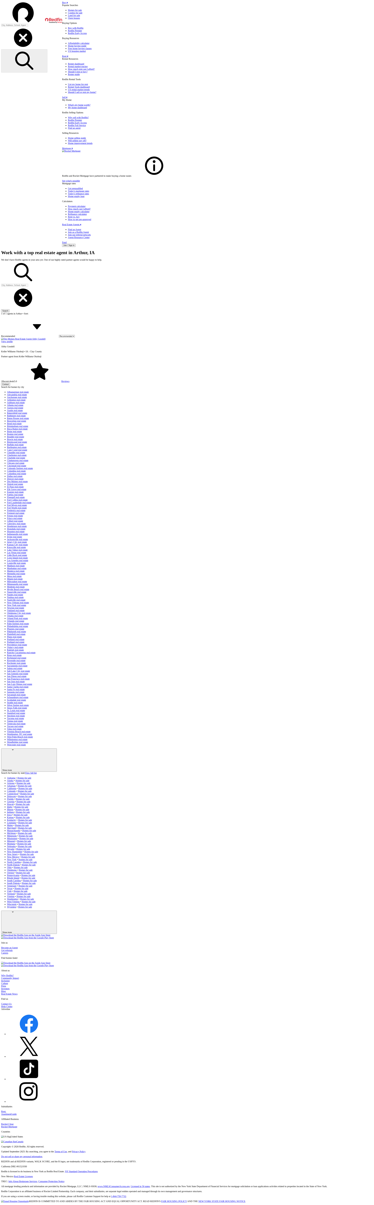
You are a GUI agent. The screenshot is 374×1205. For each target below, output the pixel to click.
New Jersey (12, 854)
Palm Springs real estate (18, 623)
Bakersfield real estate (17, 413)
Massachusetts (13, 830)
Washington (12, 899)
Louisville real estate (16, 563)
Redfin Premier (75, 30)
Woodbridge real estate (17, 742)
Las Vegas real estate (16, 552)
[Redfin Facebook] (29, 1034)
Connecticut (12, 793)
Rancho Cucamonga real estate (21, 652)
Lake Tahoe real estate (17, 550)
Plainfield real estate (16, 634)
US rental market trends (79, 89)
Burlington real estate (17, 447)
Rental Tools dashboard (79, 87)
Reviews (65, 381)
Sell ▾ (64, 97)
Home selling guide (77, 138)
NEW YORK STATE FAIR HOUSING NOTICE (221, 1201)
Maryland (11, 828)
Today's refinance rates (78, 193)
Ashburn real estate (16, 402)
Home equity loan (76, 196)
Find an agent (74, 128)
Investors (5, 988)
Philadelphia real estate (17, 626)
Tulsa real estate (14, 729)
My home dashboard (77, 107)
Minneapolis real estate (17, 584)
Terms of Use (60, 1151)
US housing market (77, 51)
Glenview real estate (16, 523)
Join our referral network (79, 235)
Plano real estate (14, 637)
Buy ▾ (65, 2)
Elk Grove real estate (16, 489)
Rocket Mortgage (9, 1126)
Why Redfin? (7, 975)
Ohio (9, 867)
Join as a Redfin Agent (78, 232)
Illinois (10, 809)
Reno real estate (14, 655)
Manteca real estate (16, 571)
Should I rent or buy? (78, 71)
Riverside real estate (16, 660)
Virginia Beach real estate (19, 731)
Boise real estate (14, 431)
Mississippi (12, 838)
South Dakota (13, 883)
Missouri (11, 841)
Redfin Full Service (77, 125)
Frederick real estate (16, 510)
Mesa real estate (14, 576)
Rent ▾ (65, 56)
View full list (31, 773)
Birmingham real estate (17, 426)
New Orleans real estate (18, 602)
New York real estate (16, 605)
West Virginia (13, 901)
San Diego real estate (16, 676)
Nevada (10, 849)
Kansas (10, 817)
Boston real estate (15, 434)
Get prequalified (75, 188)
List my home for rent (78, 84)
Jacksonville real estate (17, 539)
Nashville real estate (16, 600)
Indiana (10, 812)
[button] (31, 12)
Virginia (10, 896)
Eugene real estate (15, 492)
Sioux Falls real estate (17, 708)
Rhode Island (13, 878)
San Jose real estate (16, 681)
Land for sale (74, 15)
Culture (4, 983)
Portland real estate (15, 639)
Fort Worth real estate (17, 508)
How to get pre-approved (79, 219)
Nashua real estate (15, 597)
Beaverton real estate (16, 421)
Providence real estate (17, 644)
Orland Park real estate (17, 618)
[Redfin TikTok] (29, 1079)
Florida (10, 799)
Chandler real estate (16, 452)
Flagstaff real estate (16, 497)
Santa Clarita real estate (17, 687)
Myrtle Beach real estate (18, 589)
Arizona (10, 783)
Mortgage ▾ (67, 148)
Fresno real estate (15, 515)
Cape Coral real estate (17, 450)
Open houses (74, 18)
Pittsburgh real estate (16, 631)
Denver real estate (15, 479)
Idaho (9, 807)
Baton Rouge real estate (18, 418)
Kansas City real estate (17, 544)
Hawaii (10, 804)
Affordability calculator (78, 43)
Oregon (10, 872)
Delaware (11, 796)
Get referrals (7, 950)
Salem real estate (14, 668)
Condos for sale (75, 13)
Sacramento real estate (17, 666)
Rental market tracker (78, 66)
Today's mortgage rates (78, 191)
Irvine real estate (14, 537)
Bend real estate (14, 423)
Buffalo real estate (15, 444)
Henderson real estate (17, 526)
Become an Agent (9, 947)
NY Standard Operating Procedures (81, 1171)
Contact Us (6, 1004)
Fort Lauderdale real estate (19, 502)
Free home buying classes (80, 48)
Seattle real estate (15, 702)
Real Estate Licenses (23, 1176)
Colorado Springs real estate (20, 468)
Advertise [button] (5, 1009)
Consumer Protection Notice (51, 1181)
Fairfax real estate (15, 494)
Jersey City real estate (17, 542)
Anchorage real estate (17, 397)
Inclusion (5, 981)
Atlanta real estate (15, 405)
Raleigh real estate (15, 650)
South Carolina (14, 880)
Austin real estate (15, 410)
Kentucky (11, 820)
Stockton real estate (16, 716)
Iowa (9, 815)
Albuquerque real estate (18, 392)
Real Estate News (9, 994)
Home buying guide (77, 46)
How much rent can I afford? (81, 69)
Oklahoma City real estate (19, 613)
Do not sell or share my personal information (21, 1156)
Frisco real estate (14, 518)
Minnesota (12, 836)
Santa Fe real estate (16, 689)
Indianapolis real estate (17, 534)
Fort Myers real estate (17, 505)
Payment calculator (76, 206)
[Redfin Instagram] (29, 1101)
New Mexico (13, 857)
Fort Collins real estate (17, 500)
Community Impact (10, 978)
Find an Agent (74, 229)
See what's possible (71, 181)
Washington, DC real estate (19, 734)
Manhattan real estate (16, 568)
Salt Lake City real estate (18, 671)
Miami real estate (15, 579)
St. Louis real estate (16, 710)
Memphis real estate (16, 573)
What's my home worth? (79, 105)
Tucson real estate (15, 726)
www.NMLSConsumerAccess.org (114, 1186)
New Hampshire (14, 851)
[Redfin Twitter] (29, 1056)
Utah (9, 891)
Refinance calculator (77, 214)
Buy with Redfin (75, 28)
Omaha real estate (15, 615)
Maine (10, 825)
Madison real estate (16, 565)
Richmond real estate (16, 658)
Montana (11, 843)
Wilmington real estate (17, 739)
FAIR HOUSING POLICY (174, 1201)
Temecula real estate (16, 723)
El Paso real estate (15, 487)
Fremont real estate (15, 513)
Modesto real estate (16, 587)
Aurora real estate (15, 408)
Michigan (11, 833)
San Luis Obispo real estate (19, 684)
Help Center (6, 1006)
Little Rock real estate (17, 555)
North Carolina (14, 862)
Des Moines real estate (17, 481)
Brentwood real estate (17, 442)
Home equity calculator (78, 211)
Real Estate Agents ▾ (71, 224)
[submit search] (24, 61)
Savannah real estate (16, 694)
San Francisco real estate (18, 679)
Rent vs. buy (74, 217)
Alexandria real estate (17, 394)
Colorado (11, 791)
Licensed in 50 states (140, 1186)
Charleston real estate (17, 455)
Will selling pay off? (77, 140)
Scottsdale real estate (16, 700)
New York (12, 859)
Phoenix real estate (15, 629)
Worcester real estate (16, 744)
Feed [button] (64, 242)
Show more (7, 770)
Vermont (11, 893)
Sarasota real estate (15, 692)
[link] (154, 176)
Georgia (10, 801)
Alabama (11, 778)
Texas (9, 888)
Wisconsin (12, 904)
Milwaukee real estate (17, 581)
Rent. (3, 1111)
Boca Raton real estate (17, 429)
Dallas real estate (14, 476)
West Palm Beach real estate (20, 737)
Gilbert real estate (15, 521)
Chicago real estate (15, 463)
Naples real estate (15, 594)
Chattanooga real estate (17, 460)
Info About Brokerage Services (22, 1181)
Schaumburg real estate (17, 697)
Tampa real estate (15, 721)
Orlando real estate (15, 621)
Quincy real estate (15, 647)
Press (3, 986)
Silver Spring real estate (18, 705)
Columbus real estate (16, 473)
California (11, 788)
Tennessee (12, 886)
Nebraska (11, 846)
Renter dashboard (76, 64)
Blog (3, 991)
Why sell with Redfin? (78, 117)
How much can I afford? (79, 209)
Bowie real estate (15, 439)
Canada (19, 1141)
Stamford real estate (16, 713)
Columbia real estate (16, 471)
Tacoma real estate (15, 718)
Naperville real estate (16, 592)
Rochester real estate (16, 663)
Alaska (10, 780)
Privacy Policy (78, 1151)
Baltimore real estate (16, 415)
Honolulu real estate (16, 529)
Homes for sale (75, 10)
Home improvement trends (80, 143)
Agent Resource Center (79, 237)
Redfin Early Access (77, 33)
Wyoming (11, 907)
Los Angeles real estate (17, 560)
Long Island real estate (17, 558)
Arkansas (11, 786)
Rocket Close (7, 1124)
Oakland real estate (16, 610)
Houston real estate (16, 531)
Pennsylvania (13, 875)
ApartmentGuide (9, 1114)
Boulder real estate (15, 436)
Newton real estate (15, 608)
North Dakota (13, 865)
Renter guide (74, 74)
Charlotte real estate (16, 458)
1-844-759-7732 (118, 1196)
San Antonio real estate (17, 673)
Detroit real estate (15, 484)
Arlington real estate (16, 400)
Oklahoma (12, 870)
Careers (4, 953)
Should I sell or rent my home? (82, 92)
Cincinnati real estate (16, 465)
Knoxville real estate (16, 547)
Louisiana (11, 822)
